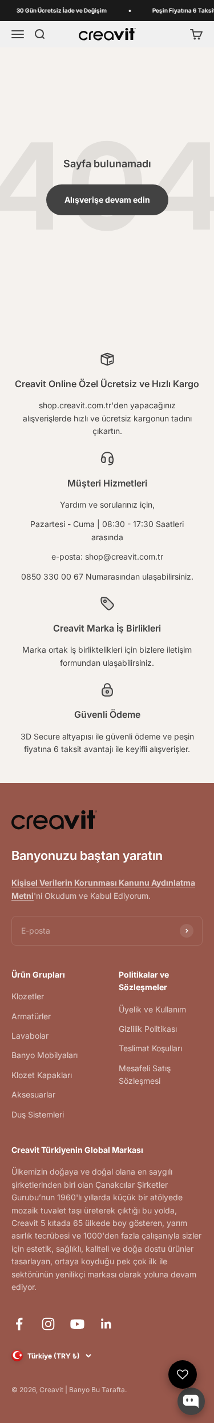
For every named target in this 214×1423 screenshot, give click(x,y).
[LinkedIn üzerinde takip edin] (106, 1324)
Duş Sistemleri (37, 1114)
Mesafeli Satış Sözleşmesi (145, 1074)
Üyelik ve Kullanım (152, 1009)
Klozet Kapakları (41, 1075)
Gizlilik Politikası (148, 1029)
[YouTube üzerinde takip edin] (77, 1324)
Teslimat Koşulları (150, 1048)
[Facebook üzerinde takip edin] (19, 1324)
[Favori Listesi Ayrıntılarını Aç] (182, 1374)
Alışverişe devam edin (107, 199)
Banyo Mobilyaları (44, 1055)
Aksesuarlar (33, 1094)
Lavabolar (30, 1035)
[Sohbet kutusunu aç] (191, 1401)
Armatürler (31, 1016)
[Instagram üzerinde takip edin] (48, 1324)
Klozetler (27, 996)
